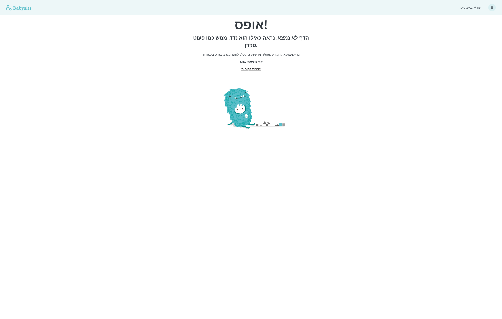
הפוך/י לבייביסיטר (471, 7)
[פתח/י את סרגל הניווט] (492, 7)
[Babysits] (18, 7)
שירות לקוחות (251, 69)
